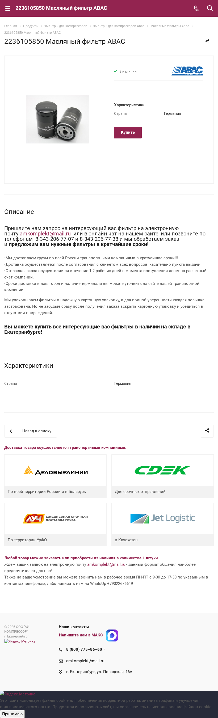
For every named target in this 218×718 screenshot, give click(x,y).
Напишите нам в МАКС (81, 635)
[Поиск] (210, 8)
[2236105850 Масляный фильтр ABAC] (57, 119)
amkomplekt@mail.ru (46, 233)
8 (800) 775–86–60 (84, 649)
